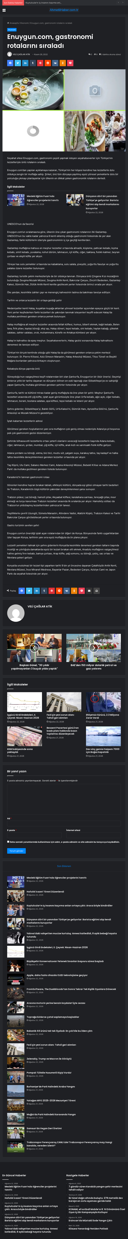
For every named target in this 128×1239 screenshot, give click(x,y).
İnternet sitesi (73, 830)
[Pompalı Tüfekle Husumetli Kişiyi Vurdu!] (15, 1077)
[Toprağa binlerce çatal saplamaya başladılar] (15, 1021)
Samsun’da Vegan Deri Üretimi (44, 1128)
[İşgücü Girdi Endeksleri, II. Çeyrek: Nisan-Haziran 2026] (24, 702)
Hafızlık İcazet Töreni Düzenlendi (45, 891)
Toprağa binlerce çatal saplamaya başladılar (53, 1017)
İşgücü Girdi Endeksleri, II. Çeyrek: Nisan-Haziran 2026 (23, 716)
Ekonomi (24, 23)
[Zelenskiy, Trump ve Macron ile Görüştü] (15, 1063)
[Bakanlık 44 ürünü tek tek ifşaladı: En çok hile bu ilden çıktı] (15, 1035)
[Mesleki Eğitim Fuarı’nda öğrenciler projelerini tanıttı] (16, 200)
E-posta (12, 830)
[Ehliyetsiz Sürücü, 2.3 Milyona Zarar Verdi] (103, 702)
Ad (9, 818)
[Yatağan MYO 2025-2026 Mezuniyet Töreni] (15, 1105)
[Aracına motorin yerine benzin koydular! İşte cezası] (15, 1007)
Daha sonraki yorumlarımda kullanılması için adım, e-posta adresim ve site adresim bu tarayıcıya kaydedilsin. (65, 842)
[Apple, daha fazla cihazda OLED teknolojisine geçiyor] (15, 979)
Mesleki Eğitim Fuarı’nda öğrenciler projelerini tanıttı (56, 877)
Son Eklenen (64, 866)
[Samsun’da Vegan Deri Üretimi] (15, 1133)
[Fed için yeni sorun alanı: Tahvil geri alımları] (64, 702)
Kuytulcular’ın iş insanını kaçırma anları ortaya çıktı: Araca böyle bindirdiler (61, 2)
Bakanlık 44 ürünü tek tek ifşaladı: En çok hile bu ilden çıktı (59, 1030)
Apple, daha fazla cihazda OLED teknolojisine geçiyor (57, 975)
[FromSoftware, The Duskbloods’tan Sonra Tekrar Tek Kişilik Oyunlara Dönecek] (15, 993)
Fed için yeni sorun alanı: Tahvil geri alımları (60, 716)
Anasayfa (14, 23)
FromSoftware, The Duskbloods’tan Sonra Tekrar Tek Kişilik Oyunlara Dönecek (71, 989)
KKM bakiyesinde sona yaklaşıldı (20, 751)
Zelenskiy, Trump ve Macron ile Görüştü (49, 1058)
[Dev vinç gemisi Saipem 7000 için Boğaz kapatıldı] (103, 736)
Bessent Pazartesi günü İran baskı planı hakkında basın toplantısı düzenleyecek (63, 730)
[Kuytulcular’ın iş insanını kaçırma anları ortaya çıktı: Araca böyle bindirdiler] (15, 910)
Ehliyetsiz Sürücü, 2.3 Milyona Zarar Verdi (102, 716)
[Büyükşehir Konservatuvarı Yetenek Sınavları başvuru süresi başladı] (15, 965)
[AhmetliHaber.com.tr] (64, 10)
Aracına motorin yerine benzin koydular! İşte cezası (56, 1003)
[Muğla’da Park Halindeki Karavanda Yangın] (15, 1119)
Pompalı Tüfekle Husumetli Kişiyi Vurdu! (49, 1072)
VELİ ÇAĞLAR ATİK (21, 54)
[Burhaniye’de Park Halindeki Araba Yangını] (15, 1091)
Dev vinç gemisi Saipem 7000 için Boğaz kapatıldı (102, 751)
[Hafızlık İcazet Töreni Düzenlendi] (15, 896)
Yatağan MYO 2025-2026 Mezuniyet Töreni (51, 1100)
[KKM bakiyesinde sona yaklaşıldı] (24, 736)
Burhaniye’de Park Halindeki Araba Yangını (51, 1086)
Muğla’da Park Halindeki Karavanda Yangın (51, 1114)
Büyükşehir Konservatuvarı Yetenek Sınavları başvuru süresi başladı (65, 961)
